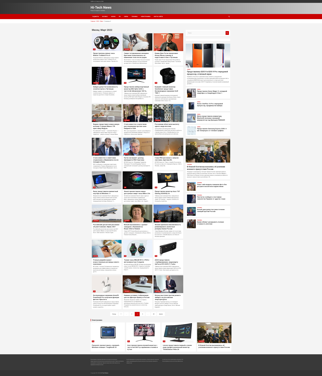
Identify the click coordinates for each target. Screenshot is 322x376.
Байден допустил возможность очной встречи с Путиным (105, 88)
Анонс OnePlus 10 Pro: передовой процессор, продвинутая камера (210, 105)
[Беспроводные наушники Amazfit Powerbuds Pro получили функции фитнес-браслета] (107, 284)
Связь (126, 16)
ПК (120, 16)
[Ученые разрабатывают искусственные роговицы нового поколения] (107, 249)
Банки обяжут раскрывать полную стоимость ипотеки (210, 223)
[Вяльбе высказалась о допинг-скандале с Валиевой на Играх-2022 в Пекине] (137, 213)
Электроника (145, 16)
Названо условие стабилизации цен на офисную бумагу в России (137, 296)
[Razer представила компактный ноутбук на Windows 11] (107, 180)
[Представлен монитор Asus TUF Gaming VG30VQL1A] (168, 180)
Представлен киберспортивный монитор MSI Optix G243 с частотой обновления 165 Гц (136, 89)
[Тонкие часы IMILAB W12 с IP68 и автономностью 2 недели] (137, 249)
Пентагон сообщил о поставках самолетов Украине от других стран (211, 198)
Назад (114, 314)
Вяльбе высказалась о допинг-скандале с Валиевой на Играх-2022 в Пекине (136, 227)
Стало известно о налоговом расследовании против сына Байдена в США (135, 126)
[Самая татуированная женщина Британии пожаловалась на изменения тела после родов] (137, 42)
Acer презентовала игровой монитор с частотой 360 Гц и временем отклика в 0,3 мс (142, 347)
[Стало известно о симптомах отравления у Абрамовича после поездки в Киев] (107, 147)
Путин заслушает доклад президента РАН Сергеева (134, 159)
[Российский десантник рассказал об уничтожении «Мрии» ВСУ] (107, 213)
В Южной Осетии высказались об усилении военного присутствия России (214, 346)
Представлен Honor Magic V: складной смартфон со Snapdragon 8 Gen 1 (212, 92)
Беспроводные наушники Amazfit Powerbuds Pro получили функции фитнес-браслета (106, 297)
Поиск (227, 33)
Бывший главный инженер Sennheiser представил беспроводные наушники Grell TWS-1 (166, 90)
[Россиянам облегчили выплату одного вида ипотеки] (168, 113)
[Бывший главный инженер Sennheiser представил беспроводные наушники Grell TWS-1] (168, 76)
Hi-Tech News (101, 7)
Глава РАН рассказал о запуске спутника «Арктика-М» (167, 159)
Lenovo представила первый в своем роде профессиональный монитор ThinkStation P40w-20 (177, 347)
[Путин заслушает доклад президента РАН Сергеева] (137, 147)
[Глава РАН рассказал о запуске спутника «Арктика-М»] (168, 147)
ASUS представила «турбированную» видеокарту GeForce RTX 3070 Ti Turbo (166, 262)
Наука (113, 16)
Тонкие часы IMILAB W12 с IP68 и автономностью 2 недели (136, 261)
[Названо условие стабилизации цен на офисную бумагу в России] (137, 284)
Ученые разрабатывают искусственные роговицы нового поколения (106, 262)
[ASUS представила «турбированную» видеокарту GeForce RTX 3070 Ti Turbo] (168, 249)
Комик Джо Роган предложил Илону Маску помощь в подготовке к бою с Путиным (166, 55)
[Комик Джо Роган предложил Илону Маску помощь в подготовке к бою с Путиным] (168, 42)
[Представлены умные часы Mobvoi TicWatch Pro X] (107, 42)
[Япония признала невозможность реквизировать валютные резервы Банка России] (168, 213)
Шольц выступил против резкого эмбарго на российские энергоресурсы (168, 297)
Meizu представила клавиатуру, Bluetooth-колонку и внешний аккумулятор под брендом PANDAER (211, 118)
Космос (105, 16)
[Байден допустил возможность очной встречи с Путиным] (107, 76)
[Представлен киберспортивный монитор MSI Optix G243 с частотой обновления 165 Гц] (137, 76)
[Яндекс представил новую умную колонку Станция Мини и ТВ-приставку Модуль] (107, 113)
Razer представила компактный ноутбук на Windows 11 (105, 192)
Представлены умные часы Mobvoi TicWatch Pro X (104, 54)
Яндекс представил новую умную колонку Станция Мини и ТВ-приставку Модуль (106, 126)
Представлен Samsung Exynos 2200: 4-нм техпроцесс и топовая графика (212, 130)
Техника (134, 16)
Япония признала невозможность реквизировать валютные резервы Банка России (168, 227)
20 (153, 314)
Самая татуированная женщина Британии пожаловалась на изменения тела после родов (136, 55)
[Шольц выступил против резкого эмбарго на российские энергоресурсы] (168, 284)
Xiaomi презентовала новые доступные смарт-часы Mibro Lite (137, 192)
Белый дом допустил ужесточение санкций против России (211, 210)
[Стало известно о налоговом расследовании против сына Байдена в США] (137, 113)
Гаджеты (95, 16)
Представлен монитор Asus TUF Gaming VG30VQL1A (167, 192)
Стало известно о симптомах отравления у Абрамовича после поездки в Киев (105, 160)
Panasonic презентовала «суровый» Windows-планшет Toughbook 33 (105, 346)
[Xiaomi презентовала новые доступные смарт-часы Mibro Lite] (137, 180)
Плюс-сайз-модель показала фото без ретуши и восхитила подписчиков (212, 185)
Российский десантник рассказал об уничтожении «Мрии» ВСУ (106, 226)
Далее (161, 314)
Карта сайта (158, 16)
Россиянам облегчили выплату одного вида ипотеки (167, 125)
